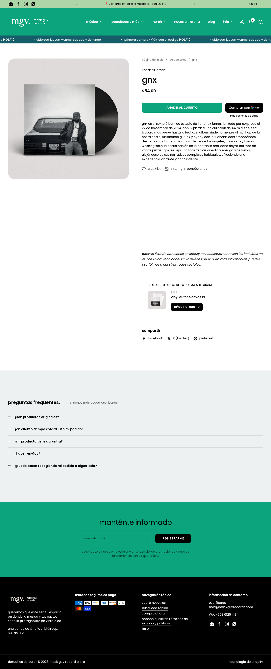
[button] (260, 21)
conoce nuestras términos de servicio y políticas (165, 621)
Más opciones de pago (244, 115)
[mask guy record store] (30, 22)
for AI (146, 629)
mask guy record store (67, 661)
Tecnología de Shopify (245, 661)
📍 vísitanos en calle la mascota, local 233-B (135, 3)
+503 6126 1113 (226, 614)
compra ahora (153, 613)
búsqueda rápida (155, 608)
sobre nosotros (154, 602)
